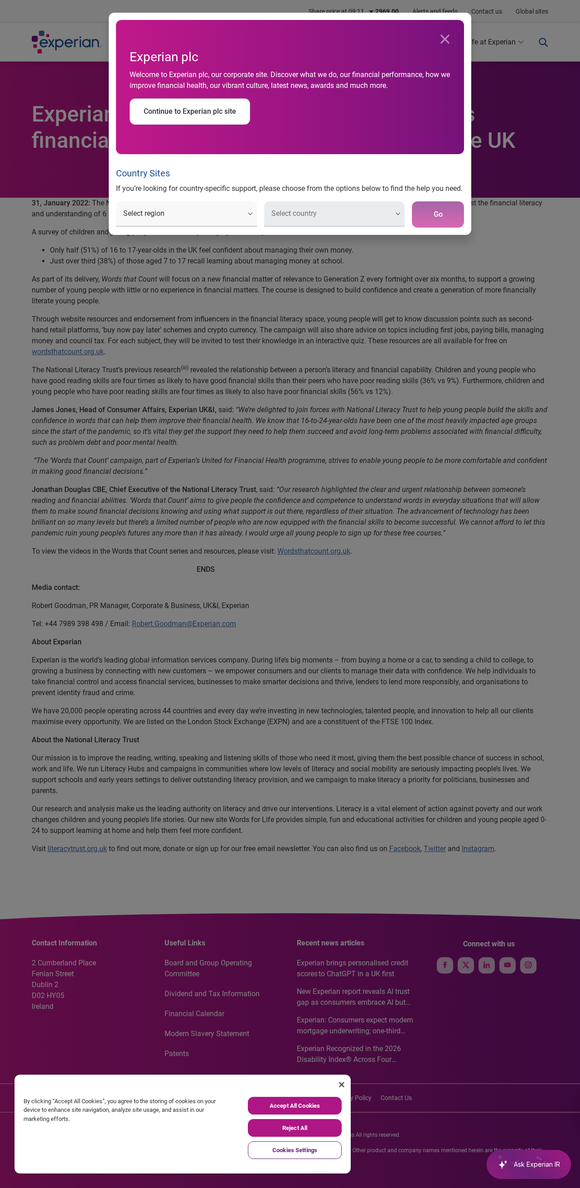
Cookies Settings (294, 1150)
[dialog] (290, 594)
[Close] (445, 39)
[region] (182, 1124)
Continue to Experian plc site (190, 111)
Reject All (294, 1128)
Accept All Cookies (295, 1105)
